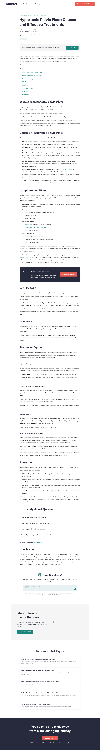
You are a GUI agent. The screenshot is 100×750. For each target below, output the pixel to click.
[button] (50, 517)
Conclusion (25, 94)
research (29, 117)
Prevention (25, 91)
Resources (47, 4)
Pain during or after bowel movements (36, 227)
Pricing (37, 4)
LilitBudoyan (35, 31)
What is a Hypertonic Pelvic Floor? (32, 72)
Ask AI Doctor (38, 542)
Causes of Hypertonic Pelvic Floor (32, 75)
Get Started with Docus (85, 4)
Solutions (26, 4)
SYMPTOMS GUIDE (25, 15)
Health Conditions (40, 15)
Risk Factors (25, 82)
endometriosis (68, 169)
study (30, 303)
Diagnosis (25, 85)
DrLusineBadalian (24, 31)
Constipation (28, 224)
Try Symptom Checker (68, 274)
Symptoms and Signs (28, 79)
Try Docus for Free (25, 631)
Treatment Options (27, 88)
